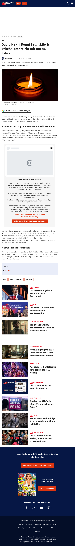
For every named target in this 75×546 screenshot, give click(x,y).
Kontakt (37, 532)
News (10, 37)
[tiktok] (34, 508)
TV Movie (4, 37)
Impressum (24, 520)
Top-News (29, 280)
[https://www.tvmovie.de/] (8, 3)
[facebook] (26, 508)
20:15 (24, 3)
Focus (7, 270)
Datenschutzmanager (26, 524)
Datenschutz (50, 520)
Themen (54, 528)
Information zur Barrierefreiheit (45, 524)
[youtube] (41, 508)
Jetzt (18, 3)
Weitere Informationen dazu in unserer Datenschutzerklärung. (29, 215)
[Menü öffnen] (72, 3)
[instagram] (49, 508)
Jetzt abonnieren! (47, 488)
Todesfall (20, 37)
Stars (14, 37)
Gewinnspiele (45, 528)
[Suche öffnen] (68, 3)
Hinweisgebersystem (25, 528)
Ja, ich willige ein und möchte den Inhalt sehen (29, 221)
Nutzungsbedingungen (37, 520)
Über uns (36, 528)
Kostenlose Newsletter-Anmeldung (37, 466)
